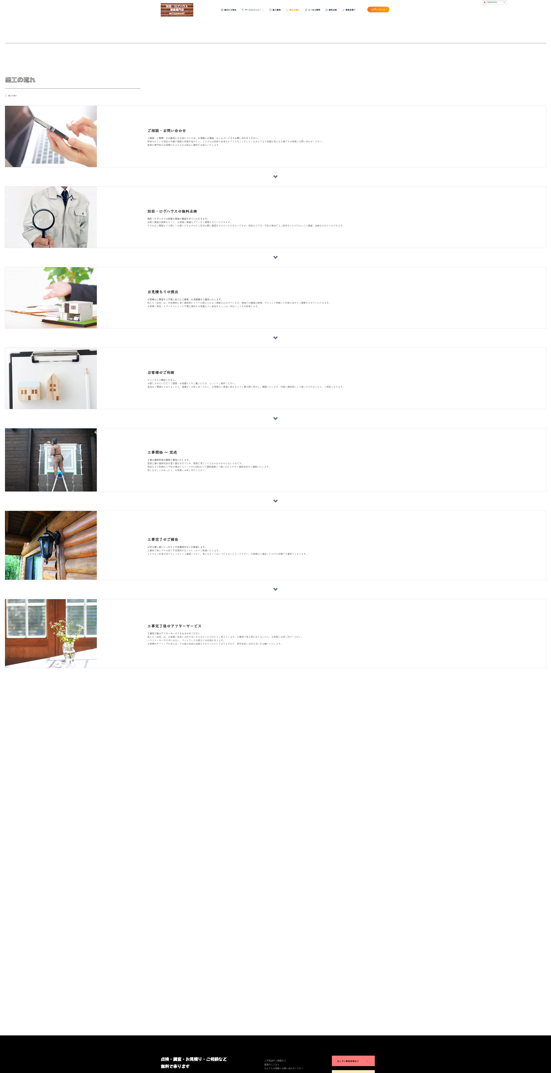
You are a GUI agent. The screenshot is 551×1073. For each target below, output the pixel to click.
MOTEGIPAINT (177, 13)
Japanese (491, 2)
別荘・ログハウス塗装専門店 (177, 7)
